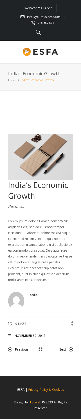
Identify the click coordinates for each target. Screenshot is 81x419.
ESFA (11, 80)
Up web (35, 402)
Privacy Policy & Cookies (46, 389)
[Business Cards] (40, 156)
